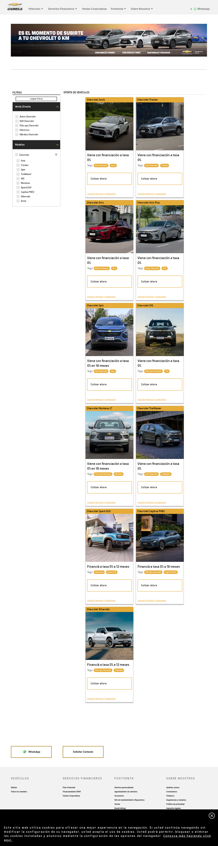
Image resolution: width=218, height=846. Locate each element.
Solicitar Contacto (83, 751)
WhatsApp (34, 751)
